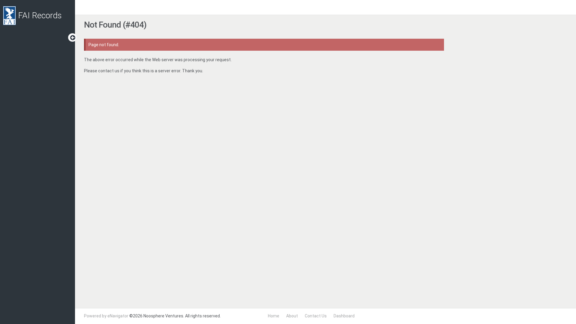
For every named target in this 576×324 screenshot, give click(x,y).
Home (273, 316)
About (292, 316)
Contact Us (316, 316)
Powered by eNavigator (106, 316)
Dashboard (344, 316)
